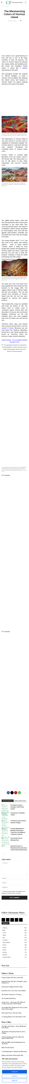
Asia (7, 6)
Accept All (14, 1071)
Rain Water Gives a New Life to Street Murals (14, 990)
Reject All (14, 1080)
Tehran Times (4, 280)
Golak (22, 240)
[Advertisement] (14, 38)
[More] (23, 792)
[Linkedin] (12, 920)
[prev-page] (3, 854)
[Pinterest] (15, 792)
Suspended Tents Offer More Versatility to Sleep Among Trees (14, 982)
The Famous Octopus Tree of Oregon (12, 994)
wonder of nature (8, 328)
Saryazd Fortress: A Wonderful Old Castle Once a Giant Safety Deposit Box (18, 848)
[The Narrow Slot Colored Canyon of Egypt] (6, 823)
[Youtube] (21, 920)
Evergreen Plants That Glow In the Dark (12, 977)
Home (3, 6)
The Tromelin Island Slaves (9, 998)
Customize (14, 1076)
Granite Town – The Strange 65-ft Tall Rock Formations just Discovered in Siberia (13, 1003)
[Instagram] (8, 920)
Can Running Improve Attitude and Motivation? (14, 1051)
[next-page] (5, 854)
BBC (6, 185)
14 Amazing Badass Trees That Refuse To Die (14, 1017)
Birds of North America (8, 1047)
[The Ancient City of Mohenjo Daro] (6, 840)
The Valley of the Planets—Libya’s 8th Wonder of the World (14, 1027)
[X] (12, 792)
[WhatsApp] (19, 792)
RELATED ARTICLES (8, 800)
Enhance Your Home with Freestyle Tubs (12, 1055)
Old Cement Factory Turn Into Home (12, 1013)
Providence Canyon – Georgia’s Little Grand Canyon (17, 807)
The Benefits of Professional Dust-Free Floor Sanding (13, 1032)
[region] (14, 1070)
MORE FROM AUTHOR (20, 800)
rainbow (24, 68)
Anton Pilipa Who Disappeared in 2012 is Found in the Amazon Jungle (14, 1008)
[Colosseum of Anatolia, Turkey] (6, 814)
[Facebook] (8, 792)
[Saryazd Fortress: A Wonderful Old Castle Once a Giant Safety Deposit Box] (6, 848)
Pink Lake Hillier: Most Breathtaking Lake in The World (13, 1043)
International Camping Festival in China (12, 987)
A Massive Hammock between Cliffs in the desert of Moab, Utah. (13, 1037)
